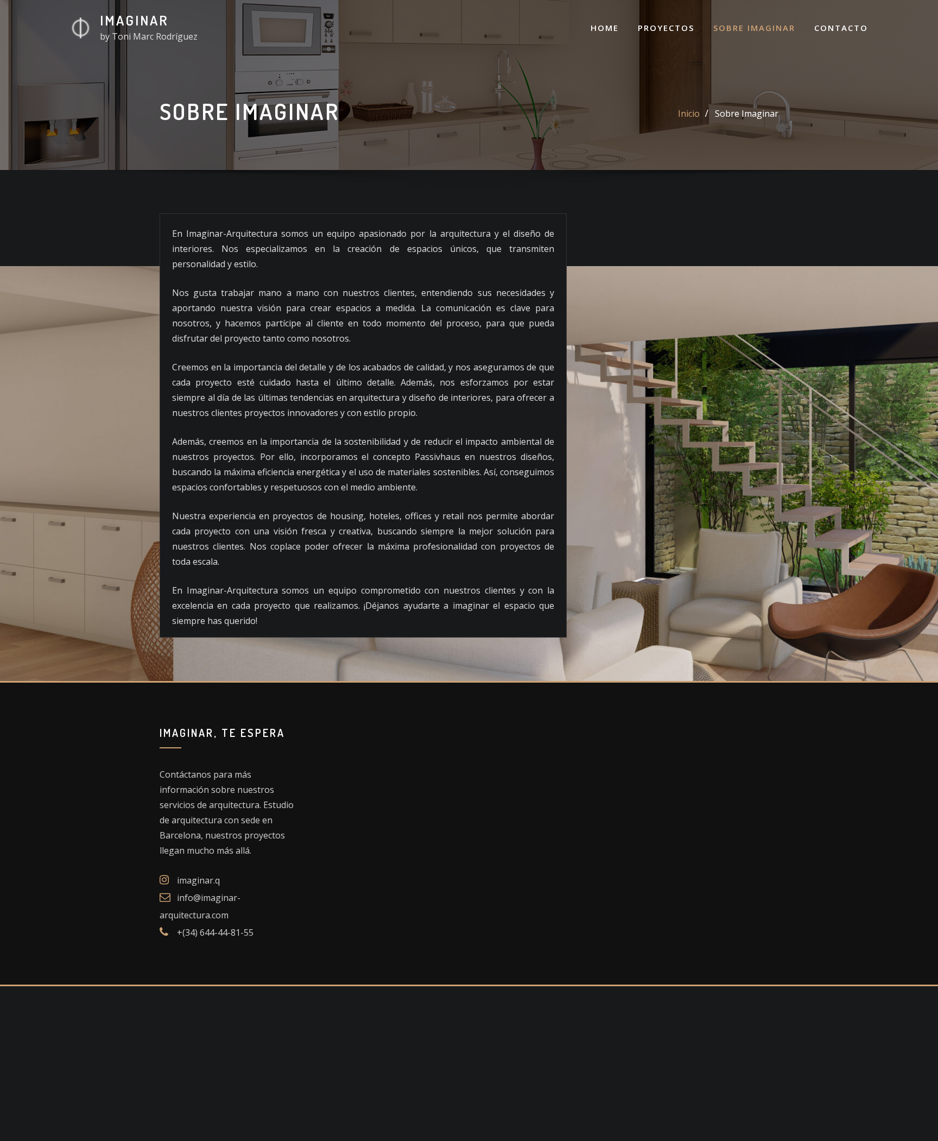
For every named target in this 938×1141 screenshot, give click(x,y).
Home (605, 27)
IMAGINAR (134, 20)
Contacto (841, 27)
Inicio (689, 113)
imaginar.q (198, 880)
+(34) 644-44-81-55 (215, 932)
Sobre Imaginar (754, 27)
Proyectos (666, 27)
